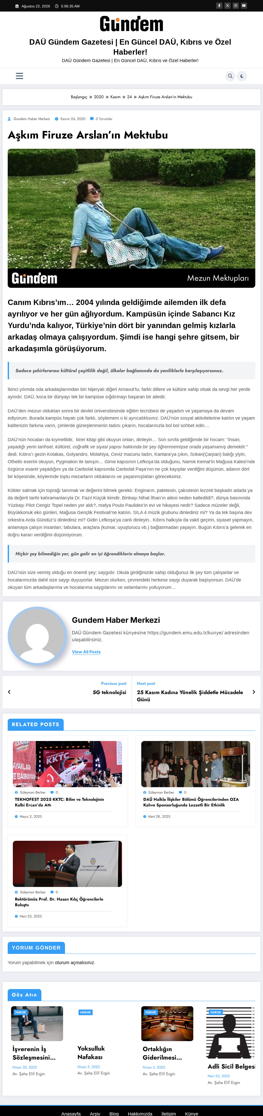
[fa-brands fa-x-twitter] (227, 6)
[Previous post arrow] (9, 692)
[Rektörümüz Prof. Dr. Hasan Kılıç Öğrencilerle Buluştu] (67, 864)
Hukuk (18, 1012)
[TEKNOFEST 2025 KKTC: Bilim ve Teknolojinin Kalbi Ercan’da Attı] (67, 764)
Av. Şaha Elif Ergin (26, 1073)
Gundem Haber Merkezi (32, 118)
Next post (146, 683)
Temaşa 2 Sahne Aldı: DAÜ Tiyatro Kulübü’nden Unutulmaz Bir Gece (228, 1053)
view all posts (86, 651)
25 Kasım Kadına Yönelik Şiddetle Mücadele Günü (190, 696)
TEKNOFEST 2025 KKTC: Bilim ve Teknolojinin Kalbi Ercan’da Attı (59, 802)
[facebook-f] (219, 6)
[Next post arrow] (253, 692)
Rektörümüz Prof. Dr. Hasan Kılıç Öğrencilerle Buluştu (59, 902)
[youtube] (244, 6)
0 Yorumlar (104, 118)
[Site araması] (230, 76)
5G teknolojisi (109, 692)
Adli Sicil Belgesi (164, 1066)
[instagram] (236, 6)
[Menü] (19, 76)
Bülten (213, 1012)
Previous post (113, 683)
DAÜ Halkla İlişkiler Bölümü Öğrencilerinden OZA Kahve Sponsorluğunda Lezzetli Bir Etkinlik (191, 802)
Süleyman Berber (33, 792)
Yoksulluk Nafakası (23, 1052)
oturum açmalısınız (74, 962)
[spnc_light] (242, 76)
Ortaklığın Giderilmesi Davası (92, 1053)
